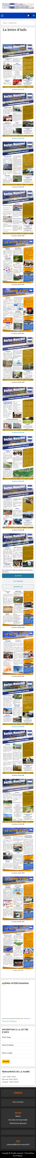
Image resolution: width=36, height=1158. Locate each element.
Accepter (18, 576)
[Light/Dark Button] (30, 16)
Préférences (18, 587)
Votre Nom (6, 1037)
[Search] (33, 15)
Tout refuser (18, 581)
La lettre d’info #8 (18, 530)
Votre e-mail (7, 1053)
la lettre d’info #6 (18, 775)
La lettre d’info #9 (18, 824)
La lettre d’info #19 (18, 382)
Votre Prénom (8, 1045)
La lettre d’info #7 (18, 187)
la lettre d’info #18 (18, 970)
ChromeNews (29, 1153)
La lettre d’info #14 (18, 627)
